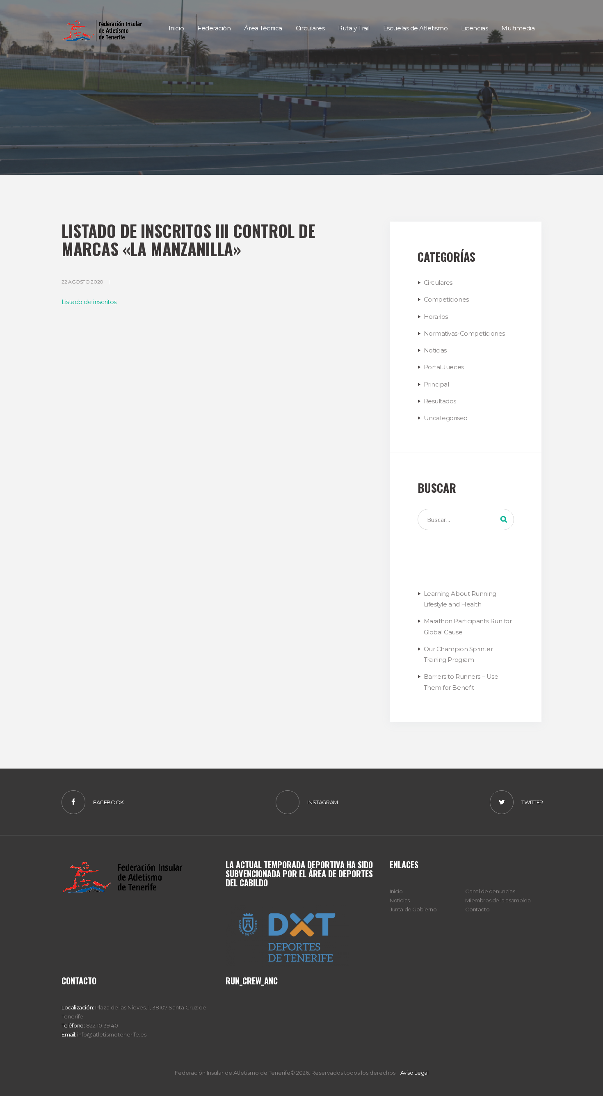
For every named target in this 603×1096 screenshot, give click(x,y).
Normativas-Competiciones (464, 333)
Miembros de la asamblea (497, 900)
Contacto (477, 909)
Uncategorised (446, 418)
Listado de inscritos (89, 302)
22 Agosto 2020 (82, 282)
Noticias (435, 350)
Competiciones (446, 299)
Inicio (396, 891)
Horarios (436, 316)
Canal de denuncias (490, 891)
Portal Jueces (444, 367)
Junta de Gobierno (413, 909)
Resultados (440, 401)
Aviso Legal (414, 1072)
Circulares (438, 282)
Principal (436, 384)
